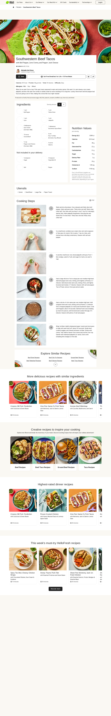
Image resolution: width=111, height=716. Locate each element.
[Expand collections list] (55, 364)
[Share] (93, 76)
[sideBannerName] (83, 111)
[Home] (13, 7)
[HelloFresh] (10, 2)
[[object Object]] (88, 76)
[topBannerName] (55, 15)
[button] (41, 104)
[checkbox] (16, 66)
